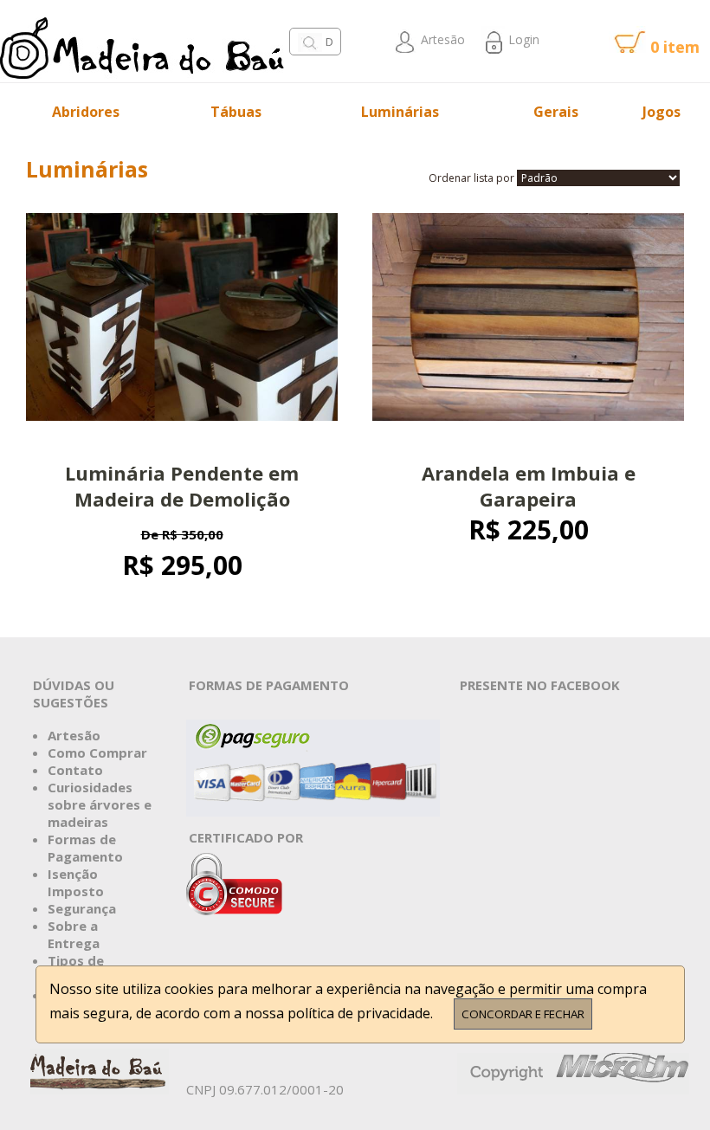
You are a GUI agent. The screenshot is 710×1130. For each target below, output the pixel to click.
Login (522, 39)
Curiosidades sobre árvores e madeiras (100, 804)
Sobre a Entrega (74, 934)
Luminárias (400, 111)
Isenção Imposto (76, 882)
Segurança (82, 908)
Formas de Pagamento (85, 847)
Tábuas (235, 111)
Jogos (661, 111)
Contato (75, 769)
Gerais (555, 111)
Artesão (441, 39)
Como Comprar (97, 752)
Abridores (85, 111)
